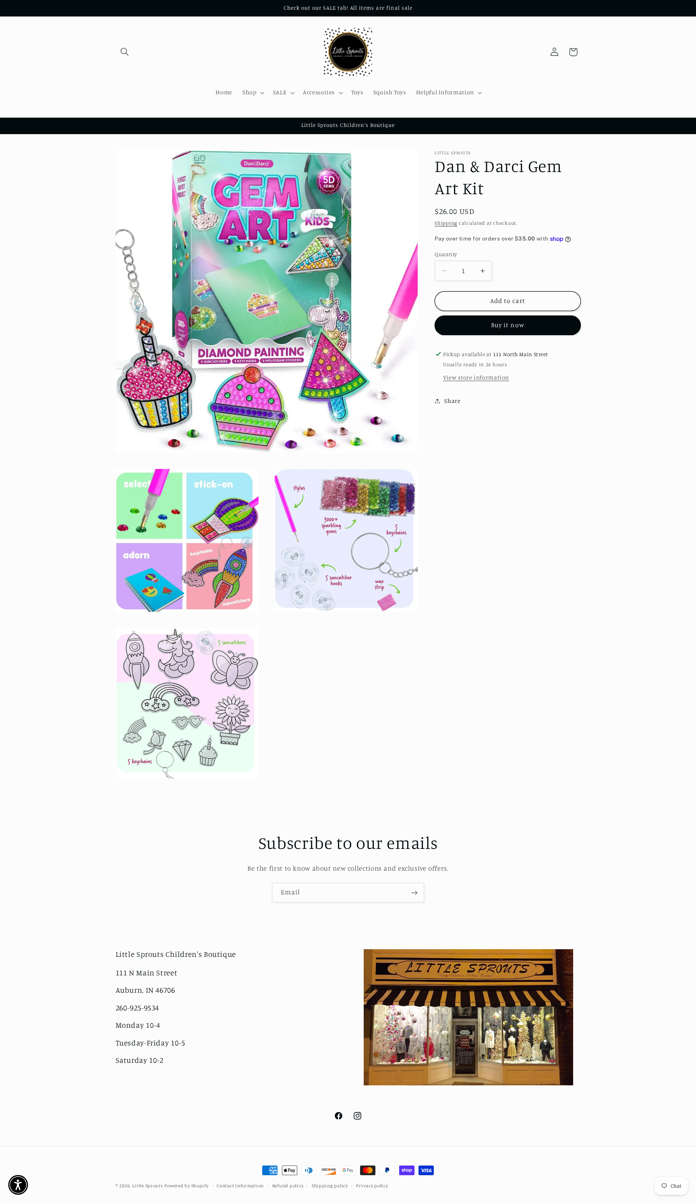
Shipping (446, 223)
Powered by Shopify (186, 1185)
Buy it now (507, 325)
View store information (476, 377)
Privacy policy (372, 1185)
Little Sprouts (147, 1185)
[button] (125, 52)
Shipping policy (330, 1185)
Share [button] (452, 400)
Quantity (446, 254)
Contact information (240, 1185)
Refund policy (288, 1185)
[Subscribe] (414, 892)
